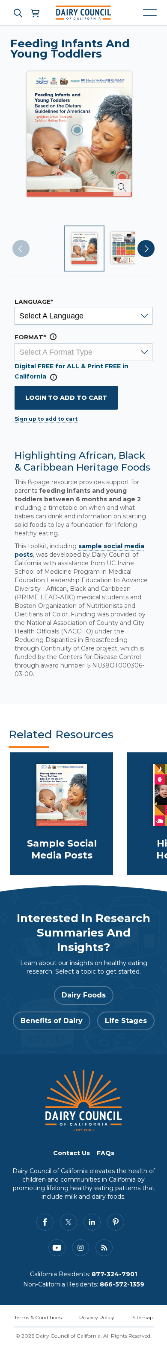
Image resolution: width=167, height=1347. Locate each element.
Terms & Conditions (38, 1317)
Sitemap (142, 1317)
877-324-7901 (114, 1274)
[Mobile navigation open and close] (150, 12)
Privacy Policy (96, 1317)
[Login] (34, 12)
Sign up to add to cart (46, 419)
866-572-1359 (122, 1284)
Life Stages (126, 1021)
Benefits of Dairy (52, 1021)
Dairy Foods (84, 995)
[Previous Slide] (21, 248)
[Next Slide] (146, 248)
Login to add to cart (66, 398)
